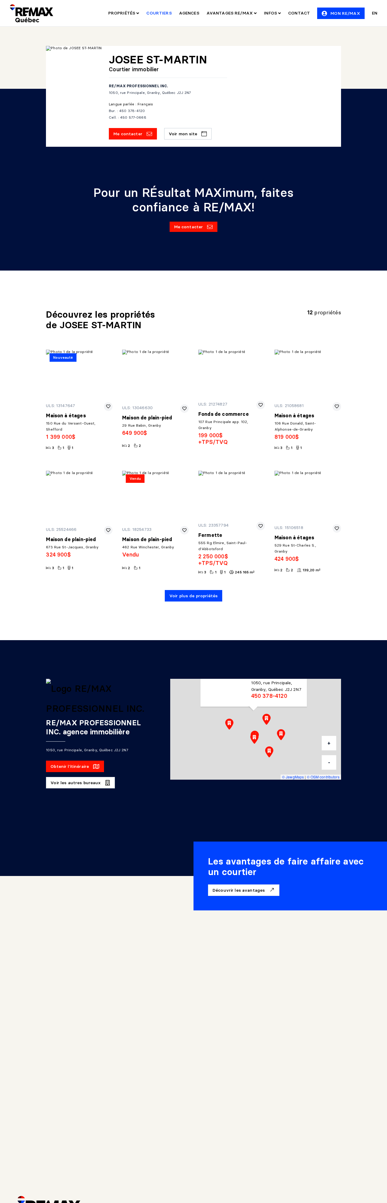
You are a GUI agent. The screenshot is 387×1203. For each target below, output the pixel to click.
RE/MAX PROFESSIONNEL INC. (138, 86)
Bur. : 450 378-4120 (127, 110)
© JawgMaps (293, 776)
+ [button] (328, 743)
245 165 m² (245, 572)
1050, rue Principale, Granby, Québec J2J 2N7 (150, 92)
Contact (299, 13)
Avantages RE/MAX (230, 13)
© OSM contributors (323, 776)
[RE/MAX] (31, 13)
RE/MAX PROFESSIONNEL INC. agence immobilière (93, 727)
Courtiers (158, 13)
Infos (271, 13)
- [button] (329, 762)
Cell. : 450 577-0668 (127, 117)
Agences (189, 13)
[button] (254, 738)
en (374, 13)
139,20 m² (311, 570)
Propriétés (122, 13)
